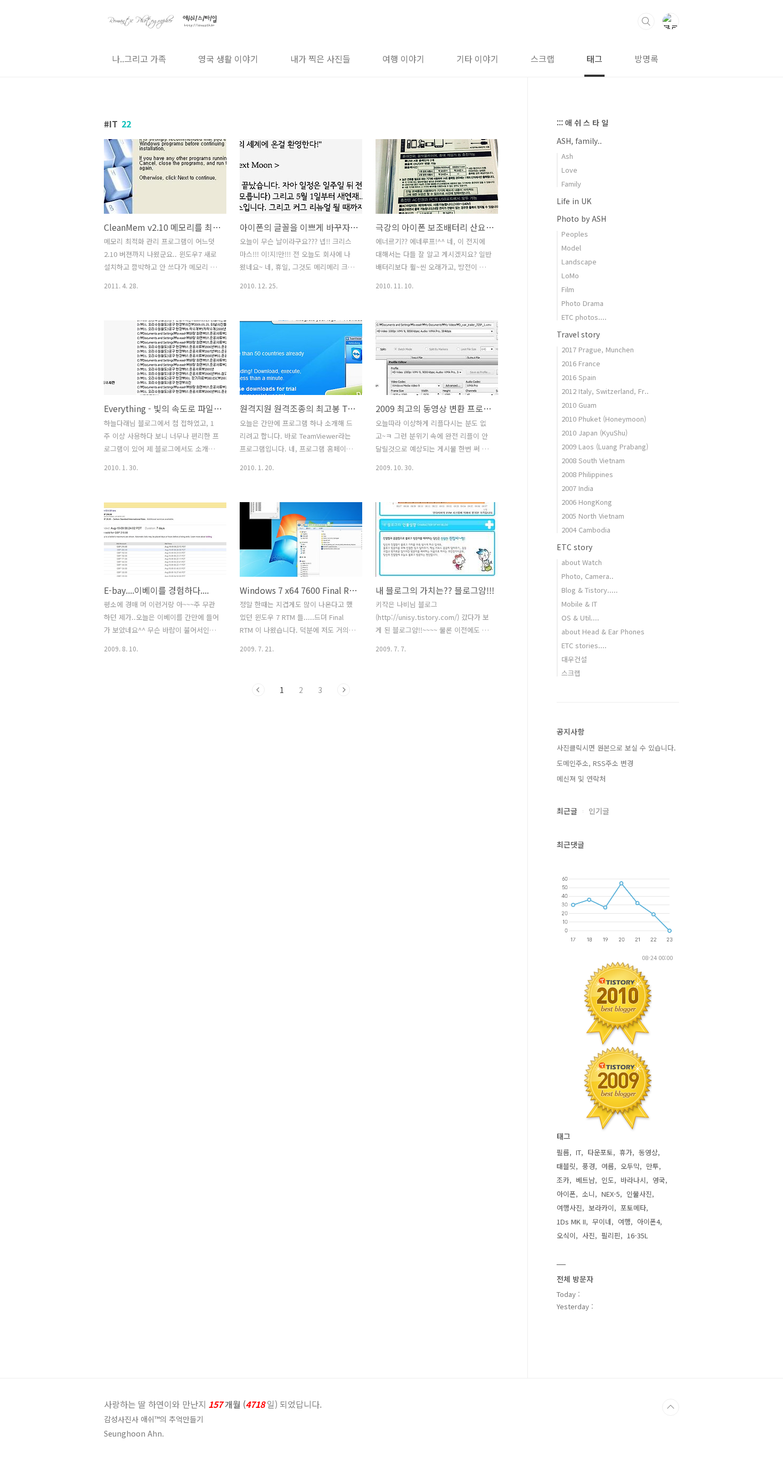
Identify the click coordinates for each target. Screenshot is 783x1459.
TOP (670, 1407)
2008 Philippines (587, 474)
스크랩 (542, 58)
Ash (567, 156)
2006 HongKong (586, 502)
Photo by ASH (581, 218)
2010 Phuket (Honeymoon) (603, 419)
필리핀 (611, 1235)
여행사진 (569, 1208)
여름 (607, 1166)
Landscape (579, 261)
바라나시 (633, 1180)
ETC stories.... (584, 645)
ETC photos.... (584, 317)
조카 (563, 1180)
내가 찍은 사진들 (320, 58)
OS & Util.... (580, 617)
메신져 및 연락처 (581, 778)
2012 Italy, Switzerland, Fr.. (605, 391)
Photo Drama (582, 303)
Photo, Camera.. (587, 576)
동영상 (648, 1152)
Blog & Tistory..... (589, 590)
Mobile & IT (579, 604)
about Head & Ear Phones (603, 631)
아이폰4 (648, 1221)
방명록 (646, 58)
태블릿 (566, 1166)
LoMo (570, 275)
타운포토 (600, 1152)
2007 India (577, 488)
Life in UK (574, 201)
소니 (588, 1194)
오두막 (630, 1166)
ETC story (574, 547)
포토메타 (633, 1208)
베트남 (585, 1180)
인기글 (599, 810)
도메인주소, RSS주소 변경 (595, 763)
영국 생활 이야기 (228, 58)
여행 (624, 1221)
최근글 (567, 810)
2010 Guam (579, 405)
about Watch (581, 562)
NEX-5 (610, 1194)
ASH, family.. (579, 140)
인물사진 (639, 1194)
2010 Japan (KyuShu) (594, 433)
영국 (658, 1180)
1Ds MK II (571, 1221)
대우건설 (574, 659)
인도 (607, 1180)
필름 (563, 1152)
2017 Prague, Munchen (597, 349)
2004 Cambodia (585, 530)
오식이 (566, 1235)
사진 (588, 1235)
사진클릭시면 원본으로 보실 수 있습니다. (616, 748)
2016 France (580, 363)
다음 (343, 689)
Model (571, 248)
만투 (652, 1166)
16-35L (637, 1235)
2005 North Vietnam (592, 516)
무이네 (601, 1221)
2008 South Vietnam (593, 460)
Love (569, 170)
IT (578, 1152)
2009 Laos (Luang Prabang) (604, 446)
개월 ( (213, 1404)
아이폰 (566, 1194)
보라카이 (601, 1208)
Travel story (578, 334)
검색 (646, 21)
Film (567, 289)
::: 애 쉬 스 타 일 (582, 122)
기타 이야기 (477, 58)
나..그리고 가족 (139, 58)
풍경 (588, 1166)
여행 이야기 (403, 58)
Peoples (574, 234)
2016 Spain (578, 377)
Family (571, 184)
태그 (594, 58)
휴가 (625, 1152)
